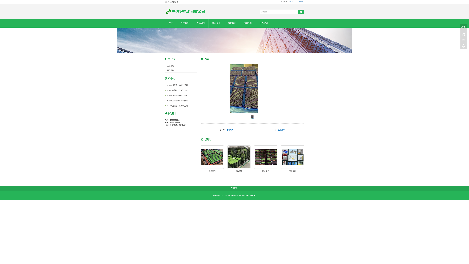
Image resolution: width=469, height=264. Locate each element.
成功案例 (232, 23)
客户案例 (170, 70)
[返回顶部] (463, 47)
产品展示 (201, 23)
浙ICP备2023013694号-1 (247, 195)
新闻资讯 (216, 23)
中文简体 (291, 2)
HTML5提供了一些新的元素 (177, 85)
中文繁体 (300, 2)
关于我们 (185, 23)
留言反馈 (248, 23)
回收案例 (229, 130)
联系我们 (264, 23)
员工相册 (170, 66)
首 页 (171, 23)
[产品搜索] (301, 12)
